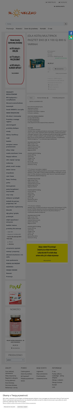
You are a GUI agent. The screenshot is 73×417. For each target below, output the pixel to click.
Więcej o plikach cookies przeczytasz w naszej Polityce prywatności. (19, 403)
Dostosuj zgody (22, 407)
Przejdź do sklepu (9, 407)
